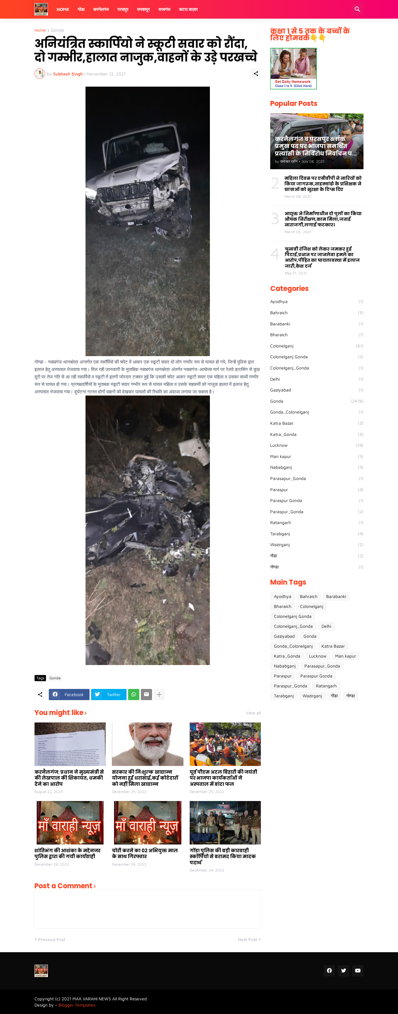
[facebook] (329, 970)
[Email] (146, 694)
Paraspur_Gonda (316, 511)
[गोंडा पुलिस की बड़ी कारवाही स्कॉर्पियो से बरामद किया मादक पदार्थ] (225, 822)
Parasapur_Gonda (316, 478)
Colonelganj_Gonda (316, 367)
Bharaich (316, 334)
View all (253, 713)
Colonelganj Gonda (316, 356)
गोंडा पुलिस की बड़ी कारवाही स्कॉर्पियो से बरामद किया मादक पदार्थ (223, 857)
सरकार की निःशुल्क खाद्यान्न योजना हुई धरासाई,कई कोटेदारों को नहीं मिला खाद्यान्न (145, 778)
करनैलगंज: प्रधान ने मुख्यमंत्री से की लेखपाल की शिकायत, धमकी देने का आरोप (69, 778)
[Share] (256, 74)
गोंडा (81, 9)
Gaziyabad (316, 389)
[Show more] (159, 694)
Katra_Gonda (316, 434)
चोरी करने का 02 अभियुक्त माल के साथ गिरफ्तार (145, 854)
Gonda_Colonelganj (316, 411)
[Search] (357, 9)
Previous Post (51, 939)
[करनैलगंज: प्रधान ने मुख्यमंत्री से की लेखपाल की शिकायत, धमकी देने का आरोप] (70, 744)
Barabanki (316, 323)
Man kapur (316, 456)
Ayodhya (316, 301)
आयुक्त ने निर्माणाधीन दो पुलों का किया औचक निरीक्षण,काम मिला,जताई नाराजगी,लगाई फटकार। (323, 219)
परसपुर (123, 9)
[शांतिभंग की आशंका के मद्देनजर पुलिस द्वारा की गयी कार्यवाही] (70, 822)
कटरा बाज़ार (188, 9)
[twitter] (343, 970)
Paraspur (316, 489)
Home (63, 9)
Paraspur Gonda (316, 500)
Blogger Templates (76, 1004)
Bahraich (316, 312)
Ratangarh (316, 522)
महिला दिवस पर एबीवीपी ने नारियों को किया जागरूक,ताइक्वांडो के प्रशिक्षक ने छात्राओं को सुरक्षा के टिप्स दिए (323, 183)
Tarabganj (316, 533)
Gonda (57, 30)
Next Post (247, 939)
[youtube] (357, 970)
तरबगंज (164, 9)
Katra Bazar (316, 423)
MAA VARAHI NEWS (91, 998)
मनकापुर (143, 9)
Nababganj (316, 467)
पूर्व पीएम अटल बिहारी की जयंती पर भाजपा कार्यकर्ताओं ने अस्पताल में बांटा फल (223, 778)
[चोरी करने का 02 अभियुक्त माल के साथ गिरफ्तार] (147, 822)
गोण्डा (316, 566)
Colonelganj (316, 345)
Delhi (316, 379)
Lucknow (316, 445)
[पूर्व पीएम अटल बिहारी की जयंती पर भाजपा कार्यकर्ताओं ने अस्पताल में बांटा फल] (225, 744)
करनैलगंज (101, 9)
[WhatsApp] (133, 694)
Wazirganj (316, 544)
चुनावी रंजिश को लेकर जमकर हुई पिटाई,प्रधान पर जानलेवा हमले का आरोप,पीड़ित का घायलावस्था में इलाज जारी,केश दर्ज (322, 257)
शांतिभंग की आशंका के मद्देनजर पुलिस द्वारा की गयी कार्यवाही (67, 854)
